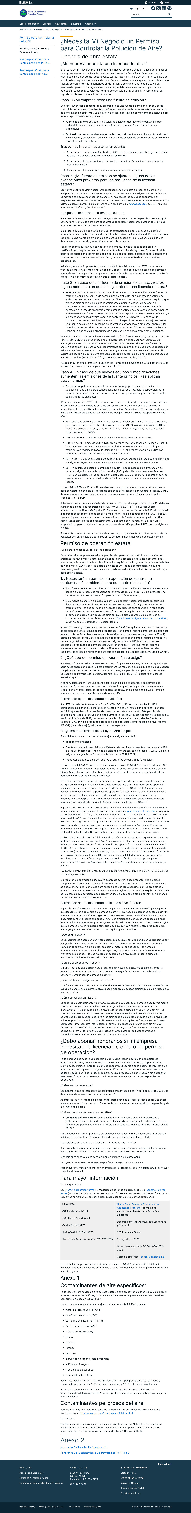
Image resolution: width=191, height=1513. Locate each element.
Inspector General (130, 1483)
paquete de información (141, 811)
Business (47, 23)
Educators (76, 23)
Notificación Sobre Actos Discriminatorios (41, 1483)
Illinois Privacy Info (92, 1507)
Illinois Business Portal (132, 1488)
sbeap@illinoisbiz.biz (153, 1256)
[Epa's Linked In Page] (164, 8)
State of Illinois (128, 1473)
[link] (153, 8)
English (137, 9)
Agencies (152, 3)
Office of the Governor (132, 1478)
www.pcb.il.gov (138, 204)
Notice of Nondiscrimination (33, 1478)
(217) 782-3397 (78, 1484)
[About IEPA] (98, 23)
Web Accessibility (27, 1507)
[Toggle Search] (169, 14)
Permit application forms (80, 1189)
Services (168, 3)
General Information (29, 23)
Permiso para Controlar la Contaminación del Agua (34, 72)
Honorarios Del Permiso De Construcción (83, 1447)
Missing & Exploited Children (52, 1507)
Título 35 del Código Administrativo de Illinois (141, 618)
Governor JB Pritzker (141, 1507)
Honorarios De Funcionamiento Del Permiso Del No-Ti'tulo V (94, 1452)
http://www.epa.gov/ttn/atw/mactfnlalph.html (106, 1413)
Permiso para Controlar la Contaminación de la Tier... (34, 61)
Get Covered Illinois (131, 1493)
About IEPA (90, 23)
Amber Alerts (74, 1507)
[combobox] (139, 8)
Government (61, 23)
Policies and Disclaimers (31, 1473)
